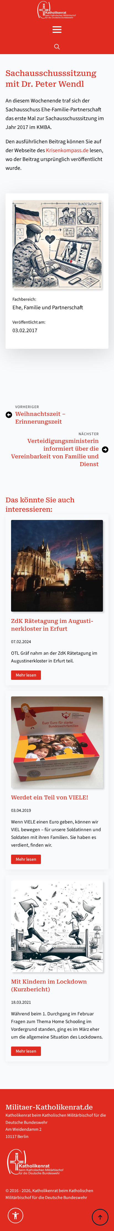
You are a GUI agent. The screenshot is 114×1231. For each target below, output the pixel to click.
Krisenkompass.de (67, 150)
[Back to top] (100, 1217)
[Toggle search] (57, 46)
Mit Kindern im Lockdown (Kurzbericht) (49, 985)
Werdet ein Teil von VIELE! (49, 797)
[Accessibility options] (15, 1215)
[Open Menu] (57, 29)
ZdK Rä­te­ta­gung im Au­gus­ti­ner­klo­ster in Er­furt (52, 625)
